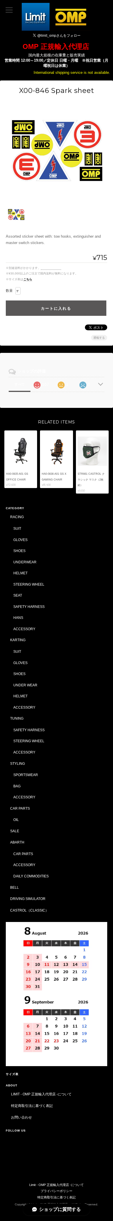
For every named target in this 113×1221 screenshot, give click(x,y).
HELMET (20, 573)
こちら (27, 279)
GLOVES (20, 540)
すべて (19, 384)
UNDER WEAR (25, 685)
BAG (17, 786)
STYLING (17, 763)
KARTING (17, 640)
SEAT (17, 595)
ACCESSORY (24, 629)
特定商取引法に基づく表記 (32, 1106)
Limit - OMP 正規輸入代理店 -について (41, 1094)
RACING (17, 517)
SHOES (19, 551)
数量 (9, 291)
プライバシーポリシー (56, 1191)
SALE (14, 831)
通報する (99, 337)
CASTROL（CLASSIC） (29, 910)
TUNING (16, 718)
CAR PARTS (20, 808)
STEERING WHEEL (28, 584)
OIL (16, 820)
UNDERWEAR (25, 562)
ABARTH (17, 842)
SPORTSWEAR (25, 775)
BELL (14, 887)
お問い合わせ (21, 1117)
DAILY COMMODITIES (31, 876)
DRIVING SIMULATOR (27, 899)
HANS (18, 617)
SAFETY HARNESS (29, 606)
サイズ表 (12, 1074)
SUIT (17, 528)
